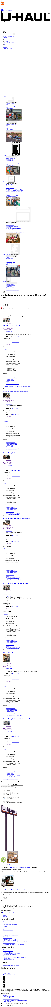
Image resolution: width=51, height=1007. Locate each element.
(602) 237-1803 (9, 465)
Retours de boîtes (9, 800)
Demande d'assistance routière (8, 912)
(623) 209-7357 (9, 404)
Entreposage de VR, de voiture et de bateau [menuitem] (14, 189)
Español (5, 916)
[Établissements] (5, 32)
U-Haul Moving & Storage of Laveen (13, 452)
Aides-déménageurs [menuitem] (7, 254)
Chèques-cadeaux (7, 958)
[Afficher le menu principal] (2, 12)
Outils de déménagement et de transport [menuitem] (13, 228)
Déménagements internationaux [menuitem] (12, 161)
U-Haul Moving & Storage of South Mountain (15, 391)
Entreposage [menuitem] (5, 181)
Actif (2, 9)
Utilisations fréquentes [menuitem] (10, 160)
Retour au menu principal (12, 102)
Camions (8, 790)
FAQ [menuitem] (7, 107)
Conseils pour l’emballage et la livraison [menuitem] (15, 163)
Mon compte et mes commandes (10, 924)
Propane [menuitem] (5, 281)
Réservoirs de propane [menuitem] (10, 288)
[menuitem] (28, 124)
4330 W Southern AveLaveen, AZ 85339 (8, 463)
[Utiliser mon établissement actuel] (10, 784)
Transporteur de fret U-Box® (9, 974)
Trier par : (3, 311)
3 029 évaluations (15, 408)
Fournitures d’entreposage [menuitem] (11, 196)
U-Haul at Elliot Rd (8, 652)
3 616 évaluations (15, 535)
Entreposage (11, 181)
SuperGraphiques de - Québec (11, 965)
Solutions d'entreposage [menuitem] (10, 230)
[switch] (25, 305)
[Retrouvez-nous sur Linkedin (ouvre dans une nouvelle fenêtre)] (4, 983)
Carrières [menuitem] (5, 37)
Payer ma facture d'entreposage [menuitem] (12, 192)
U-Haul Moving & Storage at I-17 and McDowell (16, 518)
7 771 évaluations (15, 336)
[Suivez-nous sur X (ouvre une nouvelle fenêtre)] (4, 985)
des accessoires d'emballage (24, 867)
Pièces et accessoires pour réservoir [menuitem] (12, 290)
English (4, 915)
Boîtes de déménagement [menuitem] (10, 223)
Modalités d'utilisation (7, 997)
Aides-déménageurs (15, 254)
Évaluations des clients (8, 930)
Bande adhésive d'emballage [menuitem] (11, 229)
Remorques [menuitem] (5, 100)
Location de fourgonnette (8, 936)
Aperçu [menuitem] (7, 257)
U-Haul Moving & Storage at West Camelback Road (17, 719)
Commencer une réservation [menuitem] (11, 103)
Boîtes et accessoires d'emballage (23, 221)
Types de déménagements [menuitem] (10, 262)
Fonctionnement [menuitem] (9, 259)
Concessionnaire (6, 973)
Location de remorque (7, 938)
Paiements (5, 925)
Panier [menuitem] (6, 41)
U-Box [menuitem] (7, 155)
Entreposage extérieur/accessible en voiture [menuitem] (14, 191)
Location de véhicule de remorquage (10, 939)
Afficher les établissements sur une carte (9, 302)
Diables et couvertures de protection (10, 940)
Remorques (10, 100)
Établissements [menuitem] (7, 40)
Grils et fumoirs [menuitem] (9, 286)
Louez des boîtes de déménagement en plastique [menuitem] (15, 232)
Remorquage (5, 121)
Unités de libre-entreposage (9, 943)
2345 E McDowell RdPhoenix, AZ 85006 (8, 329)
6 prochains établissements (12, 779)
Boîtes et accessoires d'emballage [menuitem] (9, 221)
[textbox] (17, 785)
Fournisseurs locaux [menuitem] (9, 258)
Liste (7, 304)
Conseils (5, 926)
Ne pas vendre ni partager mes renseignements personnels (15, 1000)
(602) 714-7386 (9, 731)
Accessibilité (5, 928)
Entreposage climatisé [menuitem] (10, 188)
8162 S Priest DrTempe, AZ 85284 (7, 666)
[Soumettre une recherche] (14, 34)
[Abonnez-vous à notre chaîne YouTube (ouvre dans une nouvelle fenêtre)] (4, 987)
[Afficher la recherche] (4, 32)
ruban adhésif (15, 867)
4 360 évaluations (16, 470)
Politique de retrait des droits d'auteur (11, 999)
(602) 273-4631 (9, 331)
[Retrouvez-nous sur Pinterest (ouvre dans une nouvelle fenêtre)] (4, 981)
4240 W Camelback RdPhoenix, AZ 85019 (8, 729)
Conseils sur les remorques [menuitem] (11, 106)
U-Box (15, 155)
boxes (10, 867)
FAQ (4, 927)
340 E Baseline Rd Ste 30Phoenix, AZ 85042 (8, 401)
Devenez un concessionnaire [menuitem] (9, 38)
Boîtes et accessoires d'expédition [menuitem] (12, 226)
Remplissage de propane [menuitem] (10, 284)
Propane (8, 281)
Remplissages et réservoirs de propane (11, 955)
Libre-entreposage (9, 379)
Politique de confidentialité (8, 996)
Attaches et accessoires (8, 951)
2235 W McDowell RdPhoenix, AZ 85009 (8, 528)
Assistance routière (7, 923)
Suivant (5, 779)
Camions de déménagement (11, 376)
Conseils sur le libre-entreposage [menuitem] (12, 195)
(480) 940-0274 (9, 668)
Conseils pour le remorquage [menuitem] (11, 126)
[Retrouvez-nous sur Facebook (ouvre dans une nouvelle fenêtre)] (4, 977)
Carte (7, 305)
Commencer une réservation (11, 124)
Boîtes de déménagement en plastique (14, 579)
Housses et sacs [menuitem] (8, 227)
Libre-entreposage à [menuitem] (11, 185)
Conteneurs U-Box (10, 380)
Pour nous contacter (7, 921)
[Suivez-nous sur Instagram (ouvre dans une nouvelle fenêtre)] (4, 979)
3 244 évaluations (15, 736)
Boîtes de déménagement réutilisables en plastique (13, 944)
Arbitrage (5, 995)
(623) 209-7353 (9, 531)
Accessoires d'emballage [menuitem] (10, 225)
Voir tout (6, 349)
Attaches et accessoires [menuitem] (10, 108)
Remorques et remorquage (11, 378)
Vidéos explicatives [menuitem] (9, 104)
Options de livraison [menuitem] (9, 159)
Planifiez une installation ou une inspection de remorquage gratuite (17, 386)
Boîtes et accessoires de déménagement (11, 953)
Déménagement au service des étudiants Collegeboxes (14, 957)
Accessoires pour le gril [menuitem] (10, 285)
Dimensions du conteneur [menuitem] (10, 165)
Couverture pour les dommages (9, 954)
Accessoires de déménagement (12, 384)
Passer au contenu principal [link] (6, 10)
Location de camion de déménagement (11, 935)
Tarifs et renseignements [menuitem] (10, 158)
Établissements (8, 1001)
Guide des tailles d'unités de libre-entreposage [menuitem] (14, 190)
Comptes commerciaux (8, 949)
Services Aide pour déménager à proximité (13, 889)
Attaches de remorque (10, 375)
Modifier (2, 300)
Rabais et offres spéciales (8, 959)
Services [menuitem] (7, 260)
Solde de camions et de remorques (13, 382)
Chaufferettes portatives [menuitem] (10, 287)
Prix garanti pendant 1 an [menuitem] (8, 36)
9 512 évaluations (15, 673)
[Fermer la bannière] (1, 1)
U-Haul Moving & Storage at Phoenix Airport (13, 325)
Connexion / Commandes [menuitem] (8, 42)
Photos (8, 323)
